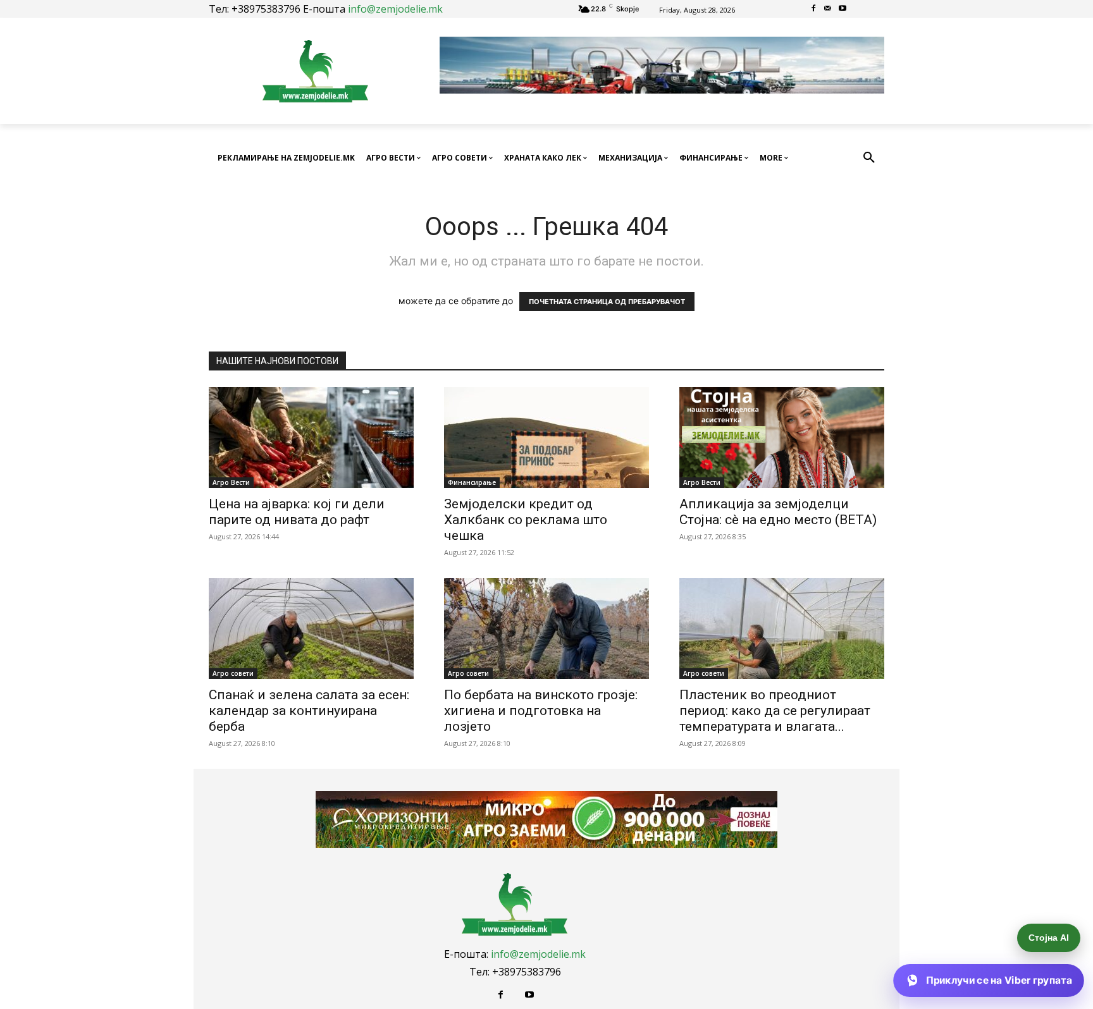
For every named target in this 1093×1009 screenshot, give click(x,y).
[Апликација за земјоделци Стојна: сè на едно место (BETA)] (781, 437)
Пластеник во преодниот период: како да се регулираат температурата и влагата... (774, 710)
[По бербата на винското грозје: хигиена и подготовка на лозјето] (546, 628)
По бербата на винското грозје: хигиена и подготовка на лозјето (541, 710)
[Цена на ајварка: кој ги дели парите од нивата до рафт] (311, 437)
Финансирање (472, 482)
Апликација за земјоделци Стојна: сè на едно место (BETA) (778, 511)
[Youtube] (842, 9)
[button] (869, 158)
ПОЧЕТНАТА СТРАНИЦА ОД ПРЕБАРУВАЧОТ (607, 301)
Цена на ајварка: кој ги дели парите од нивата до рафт (297, 511)
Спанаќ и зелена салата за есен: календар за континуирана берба (309, 710)
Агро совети (233, 673)
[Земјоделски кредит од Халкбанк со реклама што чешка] (546, 437)
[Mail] (828, 9)
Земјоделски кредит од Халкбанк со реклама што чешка (525, 519)
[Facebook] (813, 9)
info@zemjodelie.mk (395, 9)
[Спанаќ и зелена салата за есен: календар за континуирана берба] (311, 628)
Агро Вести (231, 482)
